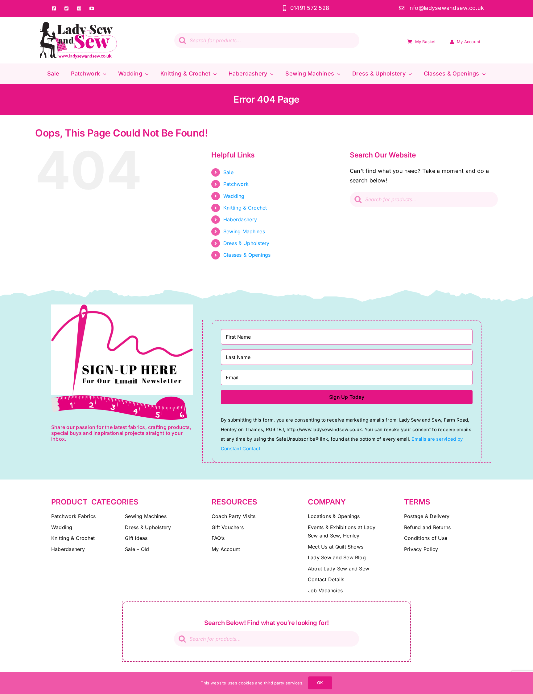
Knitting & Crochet (245, 208)
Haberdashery (240, 219)
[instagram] (79, 8)
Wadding (234, 196)
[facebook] (54, 8)
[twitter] (66, 8)
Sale (228, 172)
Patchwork (236, 184)
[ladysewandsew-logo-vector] (78, 24)
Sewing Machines (244, 231)
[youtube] (92, 8)
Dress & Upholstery (246, 243)
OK (320, 682)
